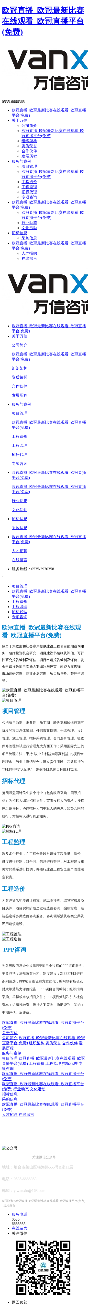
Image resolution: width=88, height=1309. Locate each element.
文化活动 (29, 228)
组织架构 (29, 141)
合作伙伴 (29, 151)
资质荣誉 (29, 146)
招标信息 (19, 233)
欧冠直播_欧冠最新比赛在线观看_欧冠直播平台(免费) (43, 21)
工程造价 (29, 182)
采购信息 (29, 238)
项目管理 (29, 166)
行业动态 (29, 223)
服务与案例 (21, 161)
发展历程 (29, 156)
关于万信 (19, 120)
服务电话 (19, 1214)
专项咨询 (29, 197)
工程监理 (29, 187)
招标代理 (29, 192)
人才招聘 (29, 253)
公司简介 (29, 125)
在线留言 (29, 258)
